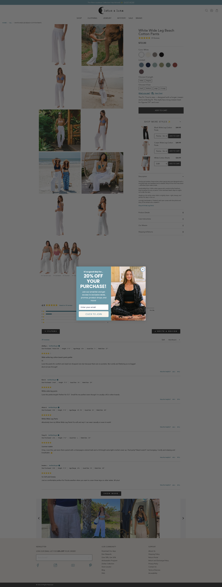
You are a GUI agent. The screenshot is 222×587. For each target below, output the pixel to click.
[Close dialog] (143, 269)
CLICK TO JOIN (93, 314)
